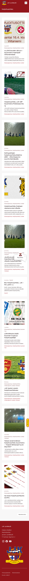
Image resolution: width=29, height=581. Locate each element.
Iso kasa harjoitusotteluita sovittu (14, 497)
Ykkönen (6, 254)
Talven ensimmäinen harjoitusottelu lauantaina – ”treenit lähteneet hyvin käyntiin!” (14, 444)
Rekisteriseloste (16, 572)
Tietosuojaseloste (6, 572)
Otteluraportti (7, 385)
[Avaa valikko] (26, 3)
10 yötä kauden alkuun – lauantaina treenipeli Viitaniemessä (13, 52)
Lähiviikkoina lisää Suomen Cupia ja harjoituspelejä (11, 335)
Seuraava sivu (22, 514)
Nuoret (11, 280)
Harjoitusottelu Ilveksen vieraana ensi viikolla (13, 207)
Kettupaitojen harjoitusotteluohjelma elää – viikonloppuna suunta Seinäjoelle (13, 156)
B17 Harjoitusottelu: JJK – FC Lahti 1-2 (14, 284)
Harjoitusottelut (16, 48)
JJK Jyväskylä (11, 3)
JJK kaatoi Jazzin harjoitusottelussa (11, 389)
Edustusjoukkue (8, 48)
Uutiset (22, 48)
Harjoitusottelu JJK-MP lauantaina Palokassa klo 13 (14, 104)
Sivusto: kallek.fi (6, 575)
